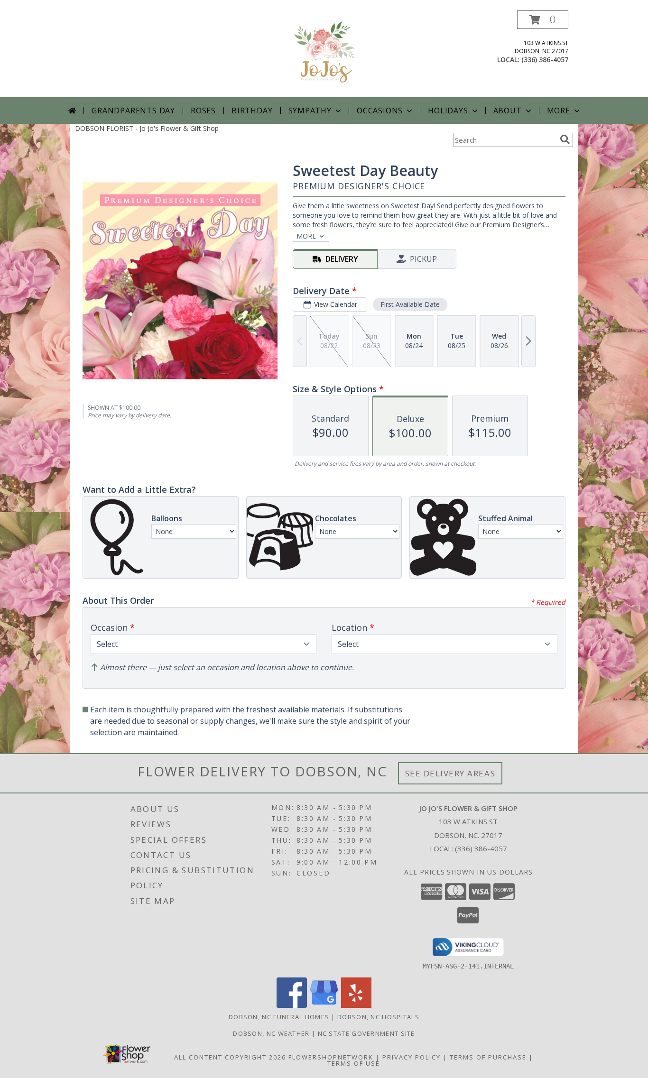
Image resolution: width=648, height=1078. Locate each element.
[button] (542, 19)
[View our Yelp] (356, 1005)
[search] (565, 139)
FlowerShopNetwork (330, 1057)
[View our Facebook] (292, 1005)
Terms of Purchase (488, 1057)
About (507, 110)
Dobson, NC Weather (271, 1033)
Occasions (380, 110)
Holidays (448, 110)
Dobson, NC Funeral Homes (279, 1017)
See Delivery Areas (450, 773)
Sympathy (310, 110)
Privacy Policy (411, 1057)
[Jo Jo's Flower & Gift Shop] (324, 53)
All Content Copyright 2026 (230, 1057)
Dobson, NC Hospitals (378, 1017)
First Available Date (410, 304)
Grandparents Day (133, 110)
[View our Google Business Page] (324, 1005)
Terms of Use (353, 1063)
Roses (203, 110)
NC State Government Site (366, 1033)
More (558, 110)
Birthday (251, 110)
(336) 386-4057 (544, 59)
